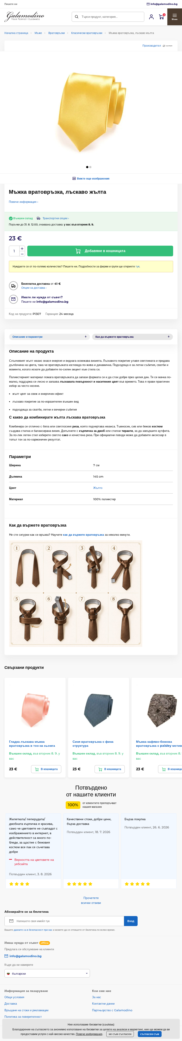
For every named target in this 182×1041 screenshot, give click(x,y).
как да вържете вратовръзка (83, 534)
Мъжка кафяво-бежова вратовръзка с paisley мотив (159, 744)
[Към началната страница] (24, 17)
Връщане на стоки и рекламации (26, 1010)
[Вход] (151, 17)
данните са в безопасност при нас (33, 929)
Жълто (97, 488)
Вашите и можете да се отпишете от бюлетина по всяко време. (59, 929)
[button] (174, 16)
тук (137, 266)
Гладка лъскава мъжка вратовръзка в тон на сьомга (32, 744)
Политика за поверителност (23, 1016)
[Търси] (77, 17)
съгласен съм (149, 1034)
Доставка (10, 1003)
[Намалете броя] (22, 254)
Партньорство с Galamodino (112, 1010)
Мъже (38, 33)
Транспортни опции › (56, 218)
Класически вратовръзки (86, 33)
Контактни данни (103, 1003)
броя (14, 251)
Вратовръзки (56, 33)
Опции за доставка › (34, 287)
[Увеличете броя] (22, 248)
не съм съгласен (120, 1034)
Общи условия (14, 997)
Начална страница (16, 33)
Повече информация (89, 1034)
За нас (96, 997)
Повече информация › (23, 201)
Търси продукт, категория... (100, 16)
